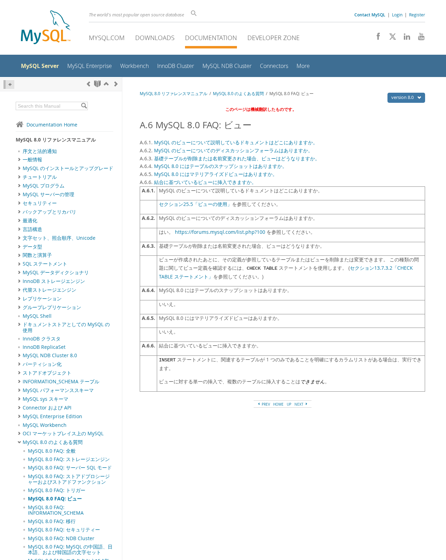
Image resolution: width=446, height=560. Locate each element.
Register (417, 14)
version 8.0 (403, 97)
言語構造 (32, 229)
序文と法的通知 (40, 151)
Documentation (211, 37)
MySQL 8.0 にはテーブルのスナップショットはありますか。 (220, 166)
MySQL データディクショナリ (56, 272)
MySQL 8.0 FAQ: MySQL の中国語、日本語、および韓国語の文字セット (70, 549)
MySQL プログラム (43, 186)
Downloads (155, 37)
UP (289, 404)
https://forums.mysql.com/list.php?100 (220, 232)
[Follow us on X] (390, 38)
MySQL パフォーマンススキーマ (58, 390)
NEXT (299, 404)
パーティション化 (42, 364)
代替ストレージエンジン (49, 290)
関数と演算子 (37, 255)
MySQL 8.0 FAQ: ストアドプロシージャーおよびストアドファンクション (69, 479)
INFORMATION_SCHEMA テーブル (61, 381)
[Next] (116, 83)
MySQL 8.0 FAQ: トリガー (56, 490)
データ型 (32, 247)
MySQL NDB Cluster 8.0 (50, 355)
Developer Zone (273, 37)
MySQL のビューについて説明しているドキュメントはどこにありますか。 (236, 142)
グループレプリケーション (52, 307)
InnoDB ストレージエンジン (54, 281)
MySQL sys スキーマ (45, 399)
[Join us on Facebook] (375, 38)
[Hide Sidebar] (8, 84)
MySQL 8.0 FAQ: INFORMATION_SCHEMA (56, 510)
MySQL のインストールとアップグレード (68, 168)
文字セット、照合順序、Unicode (59, 238)
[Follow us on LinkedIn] (404, 38)
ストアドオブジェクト (47, 373)
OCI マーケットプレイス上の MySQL (63, 433)
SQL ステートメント (45, 264)
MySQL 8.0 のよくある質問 (53, 442)
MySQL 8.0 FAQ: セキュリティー (64, 530)
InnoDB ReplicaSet (44, 347)
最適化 (30, 220)
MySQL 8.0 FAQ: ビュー (55, 499)
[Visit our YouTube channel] (418, 38)
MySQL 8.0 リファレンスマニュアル (173, 93)
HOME (278, 404)
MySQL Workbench (45, 425)
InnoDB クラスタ (42, 339)
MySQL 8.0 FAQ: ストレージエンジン (69, 459)
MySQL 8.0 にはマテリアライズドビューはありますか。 (215, 174)
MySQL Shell (37, 316)
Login (397, 14)
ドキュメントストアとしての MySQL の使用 (66, 327)
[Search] (83, 106)
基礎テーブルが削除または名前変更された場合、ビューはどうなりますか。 (237, 158)
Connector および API (47, 408)
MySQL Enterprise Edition (52, 416)
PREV (265, 404)
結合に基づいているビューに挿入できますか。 (205, 182)
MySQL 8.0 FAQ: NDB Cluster (61, 538)
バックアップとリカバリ (49, 212)
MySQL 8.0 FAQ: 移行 (52, 521)
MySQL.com (107, 37)
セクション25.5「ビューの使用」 (195, 204)
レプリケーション (42, 299)
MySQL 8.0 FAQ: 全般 (52, 451)
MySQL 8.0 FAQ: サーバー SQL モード (70, 468)
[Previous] (88, 83)
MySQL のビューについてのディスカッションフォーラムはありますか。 (233, 150)
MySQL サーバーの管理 (48, 194)
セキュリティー (40, 203)
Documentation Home (51, 124)
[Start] (97, 83)
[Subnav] (19, 159)
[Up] (106, 83)
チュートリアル (40, 177)
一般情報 (32, 159)
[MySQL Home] (45, 28)
